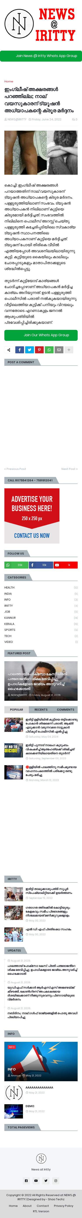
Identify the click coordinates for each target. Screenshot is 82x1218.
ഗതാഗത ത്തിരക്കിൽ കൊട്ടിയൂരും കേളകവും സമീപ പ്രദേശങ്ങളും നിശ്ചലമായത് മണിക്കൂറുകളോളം (48, 912)
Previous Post (16, 469)
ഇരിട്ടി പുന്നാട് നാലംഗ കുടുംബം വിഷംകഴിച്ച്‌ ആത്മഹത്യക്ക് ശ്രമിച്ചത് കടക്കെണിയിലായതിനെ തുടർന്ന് (50, 749)
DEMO (30, 1106)
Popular (16, 710)
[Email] (59, 349)
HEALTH (41, 587)
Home (8, 81)
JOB (41, 612)
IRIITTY (41, 606)
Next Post (68, 469)
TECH (41, 636)
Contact (43, 1206)
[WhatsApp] (49, 349)
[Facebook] (19, 349)
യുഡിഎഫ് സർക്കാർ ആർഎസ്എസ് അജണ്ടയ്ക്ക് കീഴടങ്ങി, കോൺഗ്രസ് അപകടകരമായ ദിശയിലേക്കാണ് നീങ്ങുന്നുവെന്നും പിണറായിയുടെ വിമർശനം (41, 994)
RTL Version (41, 1211)
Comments (65, 710)
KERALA (41, 624)
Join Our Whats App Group (46, 335)
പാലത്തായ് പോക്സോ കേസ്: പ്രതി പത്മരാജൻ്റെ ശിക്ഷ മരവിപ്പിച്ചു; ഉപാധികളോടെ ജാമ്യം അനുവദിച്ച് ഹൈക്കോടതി (37, 681)
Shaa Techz (56, 1199)
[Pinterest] (39, 349)
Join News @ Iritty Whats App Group (46, 55)
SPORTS (41, 630)
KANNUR (41, 618)
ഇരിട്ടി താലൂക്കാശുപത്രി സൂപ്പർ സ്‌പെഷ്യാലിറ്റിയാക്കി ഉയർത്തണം (49, 891)
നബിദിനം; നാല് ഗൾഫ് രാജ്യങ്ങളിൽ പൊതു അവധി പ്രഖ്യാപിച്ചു (42, 1015)
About (27, 1206)
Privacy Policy (63, 1206)
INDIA (41, 594)
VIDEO (41, 642)
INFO (41, 599)
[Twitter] (29, 349)
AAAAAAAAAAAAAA (39, 1088)
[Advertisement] (41, 829)
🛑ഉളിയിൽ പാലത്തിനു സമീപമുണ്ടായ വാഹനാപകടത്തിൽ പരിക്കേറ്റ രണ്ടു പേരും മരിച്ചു (51, 771)
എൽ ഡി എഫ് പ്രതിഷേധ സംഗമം (48, 929)
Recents (41, 710)
